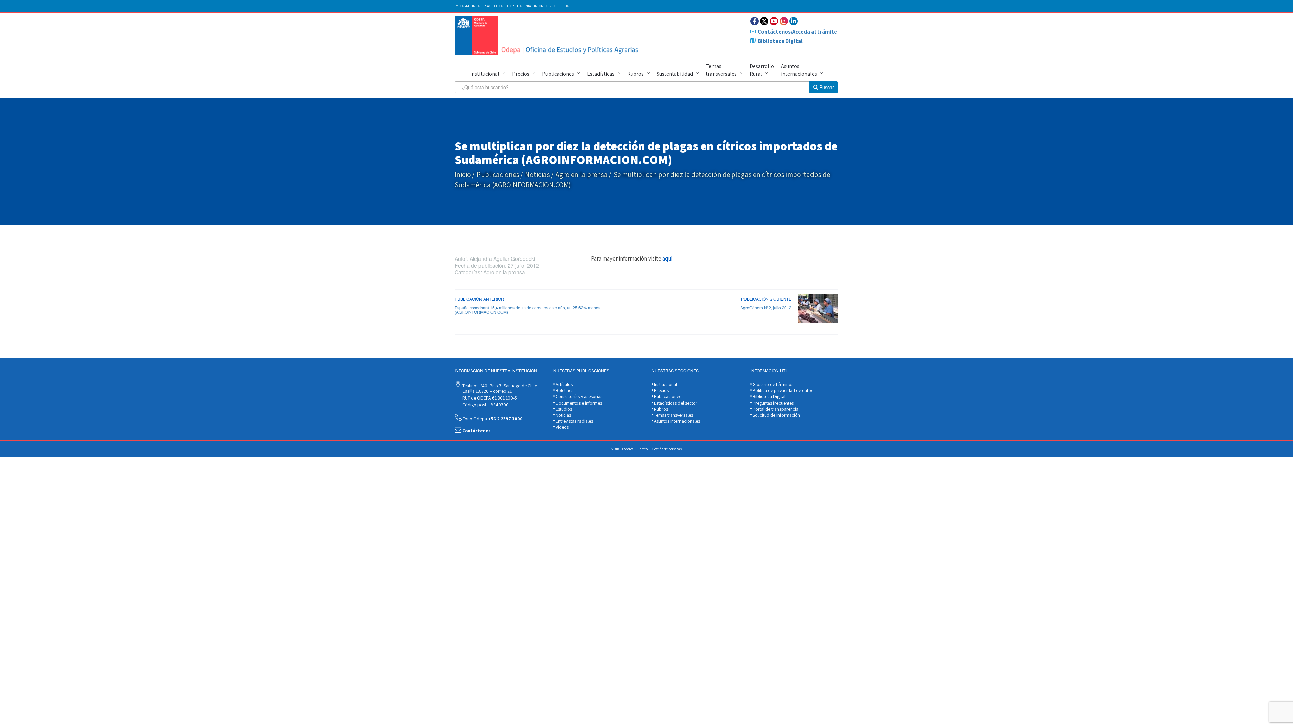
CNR (510, 6)
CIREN (551, 6)
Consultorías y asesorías (578, 396)
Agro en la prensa (582, 174)
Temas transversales (721, 70)
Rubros (635, 73)
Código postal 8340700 (485, 405)
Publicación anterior (479, 299)
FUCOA (564, 6)
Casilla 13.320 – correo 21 (486, 391)
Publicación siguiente (766, 299)
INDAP (477, 6)
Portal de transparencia (775, 409)
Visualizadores (622, 449)
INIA (528, 6)
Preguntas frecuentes (773, 403)
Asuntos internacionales (799, 70)
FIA (519, 6)
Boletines (564, 390)
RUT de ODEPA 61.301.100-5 (489, 398)
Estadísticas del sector (675, 403)
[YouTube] (774, 21)
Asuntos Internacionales (676, 421)
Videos (562, 427)
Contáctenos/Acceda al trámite (797, 31)
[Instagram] (784, 21)
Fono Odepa (492, 419)
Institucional (484, 73)
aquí (667, 258)
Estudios (563, 409)
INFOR (538, 6)
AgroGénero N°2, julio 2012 (765, 307)
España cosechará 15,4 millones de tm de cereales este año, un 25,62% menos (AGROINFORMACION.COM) (527, 310)
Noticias (537, 174)
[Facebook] (754, 21)
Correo (643, 449)
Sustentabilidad (675, 73)
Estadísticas (601, 73)
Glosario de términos (772, 384)
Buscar (826, 87)
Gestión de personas (667, 449)
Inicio (463, 174)
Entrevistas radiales (574, 421)
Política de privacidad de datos (782, 390)
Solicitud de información (776, 415)
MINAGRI (462, 6)
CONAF (499, 6)
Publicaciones (558, 73)
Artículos (564, 384)
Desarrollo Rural (762, 70)
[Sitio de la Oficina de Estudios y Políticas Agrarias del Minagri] (548, 35)
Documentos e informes (578, 403)
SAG (488, 6)
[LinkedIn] (793, 21)
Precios (520, 73)
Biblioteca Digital (780, 41)
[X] (764, 21)
